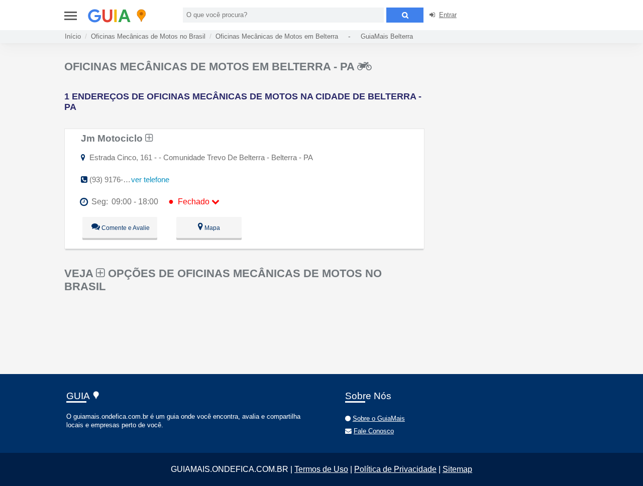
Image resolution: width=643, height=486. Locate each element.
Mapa (211, 227)
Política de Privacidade (395, 469)
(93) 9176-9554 (114, 179)
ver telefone (150, 179)
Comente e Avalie (125, 227)
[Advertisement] (511, 130)
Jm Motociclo (113, 138)
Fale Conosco (374, 431)
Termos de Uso (321, 469)
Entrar (448, 15)
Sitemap (457, 469)
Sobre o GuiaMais (379, 418)
